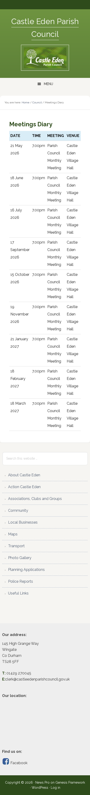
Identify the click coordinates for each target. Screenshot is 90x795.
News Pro (42, 782)
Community (18, 510)
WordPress (40, 787)
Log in (55, 787)
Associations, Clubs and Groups (35, 498)
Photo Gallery (19, 558)
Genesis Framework (70, 782)
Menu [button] (48, 84)
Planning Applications (26, 569)
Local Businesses (23, 522)
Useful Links (18, 593)
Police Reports (20, 581)
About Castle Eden (24, 475)
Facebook (18, 763)
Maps (13, 534)
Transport (16, 546)
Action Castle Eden (24, 487)
